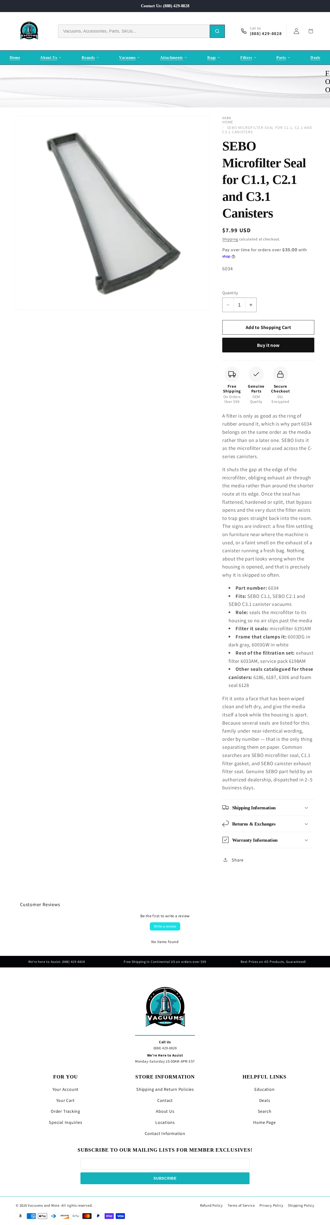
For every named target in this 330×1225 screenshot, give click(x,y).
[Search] (217, 31)
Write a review (165, 926)
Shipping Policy (301, 1205)
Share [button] (237, 859)
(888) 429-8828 (165, 1048)
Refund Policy (211, 1205)
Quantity (230, 292)
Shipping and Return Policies (165, 1089)
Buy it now (268, 345)
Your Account (65, 1089)
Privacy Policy (271, 1205)
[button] (268, 808)
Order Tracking (65, 1111)
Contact (165, 1100)
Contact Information (165, 1133)
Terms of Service (241, 1205)
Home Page (264, 1122)
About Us (165, 1111)
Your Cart (65, 1100)
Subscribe (165, 1178)
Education (264, 1089)
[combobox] (134, 31)
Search (265, 1111)
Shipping (230, 238)
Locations (165, 1122)
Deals (264, 1100)
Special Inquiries (65, 1122)
